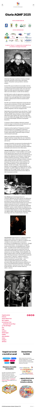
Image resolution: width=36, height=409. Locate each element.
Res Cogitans (5, 320)
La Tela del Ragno (6, 325)
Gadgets (4, 339)
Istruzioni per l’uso (6, 322)
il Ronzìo (4, 317)
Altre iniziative (5, 336)
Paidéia (4, 334)
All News (4, 341)
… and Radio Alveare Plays (8, 324)
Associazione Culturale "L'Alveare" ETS (13, 406)
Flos (3, 327)
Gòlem (3, 338)
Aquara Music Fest (7, 318)
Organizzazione (6, 315)
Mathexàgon (5, 332)
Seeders (4, 331)
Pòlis (3, 329)
